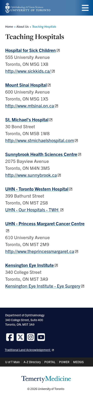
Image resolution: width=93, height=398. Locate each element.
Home (9, 26)
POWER (64, 362)
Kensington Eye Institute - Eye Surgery (42, 286)
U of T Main (12, 362)
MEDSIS (78, 362)
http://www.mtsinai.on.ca (29, 105)
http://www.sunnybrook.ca (31, 175)
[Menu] (85, 8)
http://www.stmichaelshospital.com (39, 140)
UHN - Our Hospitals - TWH (32, 209)
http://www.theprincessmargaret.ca (39, 251)
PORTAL (49, 362)
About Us (22, 26)
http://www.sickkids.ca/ (28, 71)
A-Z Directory (32, 362)
